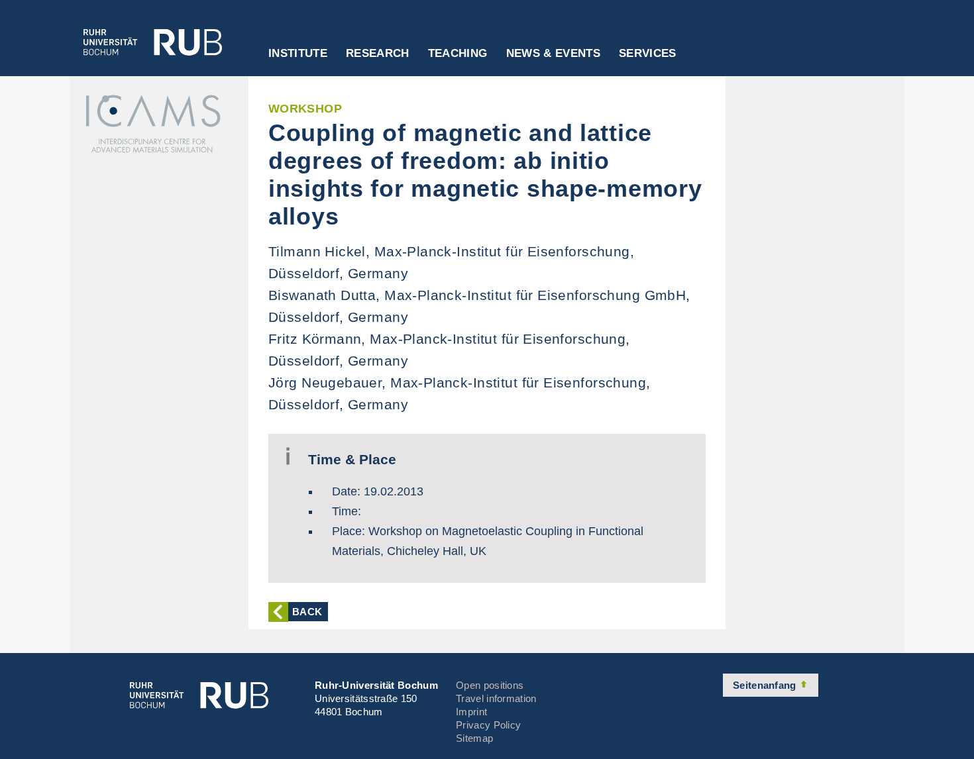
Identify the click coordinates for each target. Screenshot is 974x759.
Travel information (496, 698)
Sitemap (474, 738)
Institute (297, 54)
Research (377, 54)
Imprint (471, 711)
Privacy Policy (488, 725)
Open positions (489, 685)
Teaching (458, 54)
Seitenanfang (766, 685)
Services (647, 54)
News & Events (553, 54)
